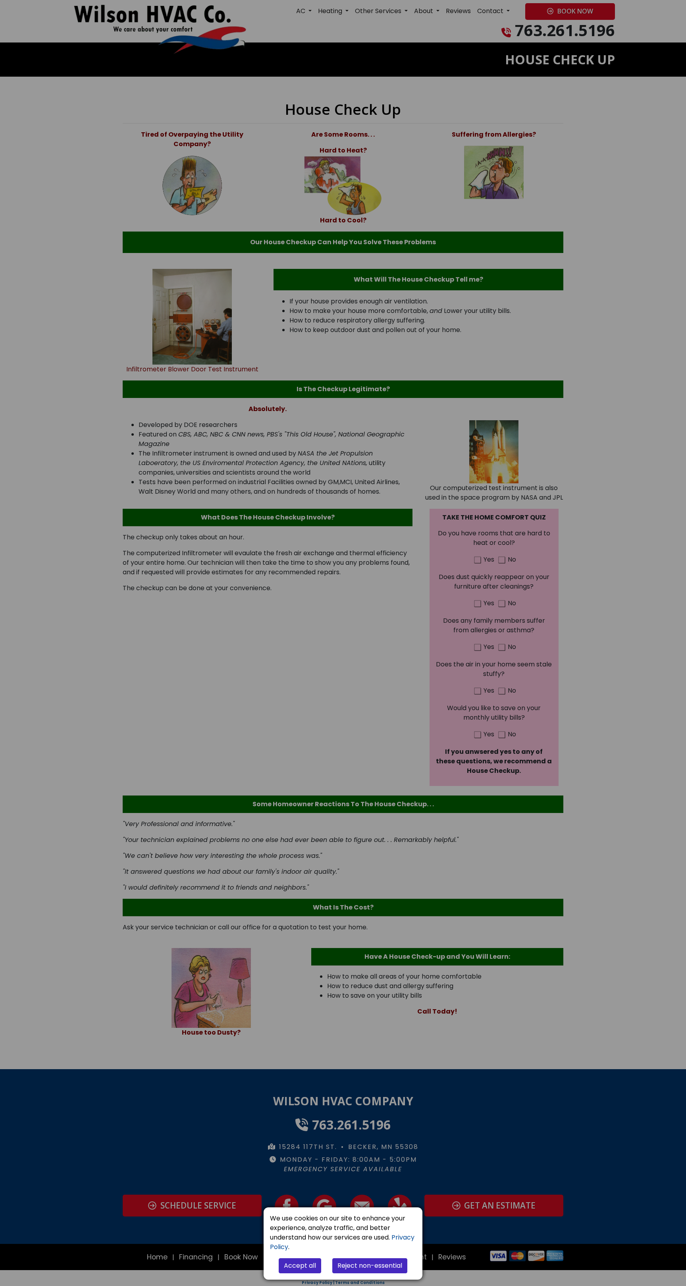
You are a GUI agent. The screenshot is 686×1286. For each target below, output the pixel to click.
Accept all (300, 1265)
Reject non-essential (369, 1265)
